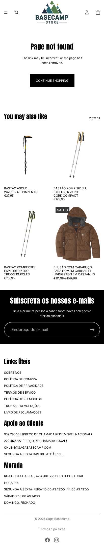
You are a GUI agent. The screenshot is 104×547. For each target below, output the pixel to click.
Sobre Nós (12, 372)
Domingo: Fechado (19, 502)
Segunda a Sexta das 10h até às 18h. (33, 454)
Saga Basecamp (57, 519)
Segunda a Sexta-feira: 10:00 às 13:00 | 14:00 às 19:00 (46, 489)
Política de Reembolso (23, 399)
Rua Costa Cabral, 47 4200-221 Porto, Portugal (44, 476)
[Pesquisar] (16, 12)
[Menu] (6, 12)
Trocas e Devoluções (22, 406)
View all (94, 118)
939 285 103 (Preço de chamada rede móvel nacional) (48, 434)
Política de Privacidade (23, 386)
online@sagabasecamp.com (27, 447)
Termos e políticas (52, 529)
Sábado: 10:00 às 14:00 (22, 496)
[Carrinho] (97, 12)
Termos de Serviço (20, 392)
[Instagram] (57, 540)
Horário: (11, 483)
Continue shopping (52, 80)
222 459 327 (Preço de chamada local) (35, 441)
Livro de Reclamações (22, 412)
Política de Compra (20, 379)
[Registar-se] (92, 329)
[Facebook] (47, 540)
